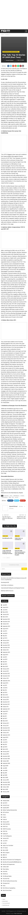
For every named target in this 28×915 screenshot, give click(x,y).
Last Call (4, 843)
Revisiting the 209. (5, 582)
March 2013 (5, 666)
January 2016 (6, 614)
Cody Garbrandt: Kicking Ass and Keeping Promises (12, 588)
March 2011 (5, 720)
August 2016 (5, 607)
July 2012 (5, 685)
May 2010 (5, 744)
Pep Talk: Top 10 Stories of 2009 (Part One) (7, 518)
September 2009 (6, 763)
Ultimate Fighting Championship (14, 51)
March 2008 (5, 789)
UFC (13, 497)
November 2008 (6, 784)
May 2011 (5, 716)
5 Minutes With (6, 800)
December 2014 (6, 619)
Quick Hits (5, 871)
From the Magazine (7, 836)
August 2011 (5, 711)
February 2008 (6, 791)
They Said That (6, 878)
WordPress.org (5, 905)
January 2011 (6, 725)
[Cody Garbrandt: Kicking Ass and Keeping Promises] (7, 545)
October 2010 (6, 732)
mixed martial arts (5, 497)
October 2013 (6, 649)
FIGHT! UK (5, 831)
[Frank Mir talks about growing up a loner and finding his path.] (20, 545)
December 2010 (6, 727)
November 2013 (6, 647)
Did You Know (6, 812)
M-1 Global (5, 847)
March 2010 (5, 749)
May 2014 (5, 635)
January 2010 (6, 753)
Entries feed (5, 901)
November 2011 (6, 704)
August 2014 (5, 628)
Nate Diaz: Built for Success (7, 590)
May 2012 (5, 690)
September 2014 (6, 626)
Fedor (11, 495)
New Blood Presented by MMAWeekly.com (12, 862)
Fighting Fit (5, 833)
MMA (10, 497)
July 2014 (5, 631)
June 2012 (5, 687)
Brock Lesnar (6, 495)
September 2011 (6, 709)
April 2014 (5, 638)
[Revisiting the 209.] (7, 533)
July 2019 (5, 605)
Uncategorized (6, 883)
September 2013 (6, 652)
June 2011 (5, 713)
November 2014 (6, 621)
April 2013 (5, 664)
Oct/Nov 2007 (6, 866)
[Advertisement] (14, 15)
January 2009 (6, 779)
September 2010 (6, 735)
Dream (4, 814)
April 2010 (5, 746)
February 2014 (6, 640)
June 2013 (5, 659)
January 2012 (6, 699)
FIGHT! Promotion (7, 828)
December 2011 (6, 701)
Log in (3, 899)
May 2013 (5, 661)
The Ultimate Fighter (7, 876)
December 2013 (6, 645)
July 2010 (5, 739)
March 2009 (5, 777)
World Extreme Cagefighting (9, 888)
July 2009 (5, 768)
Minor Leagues (6, 852)
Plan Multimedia (18, 913)
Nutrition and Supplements (9, 864)
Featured (5, 548)
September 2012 (6, 680)
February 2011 (6, 723)
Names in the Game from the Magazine (12, 859)
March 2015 (5, 616)
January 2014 (6, 642)
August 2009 (5, 765)
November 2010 (6, 730)
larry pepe (22, 495)
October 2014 (6, 623)
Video (4, 885)
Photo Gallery (6, 869)
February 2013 (6, 668)
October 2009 (6, 761)
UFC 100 (16, 497)
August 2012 (5, 683)
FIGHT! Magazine (16, 495)
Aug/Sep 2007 (6, 807)
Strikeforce (6, 51)
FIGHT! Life (5, 826)
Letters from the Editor (8, 845)
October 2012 (6, 678)
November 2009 (6, 758)
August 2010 (5, 737)
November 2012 (6, 675)
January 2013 (6, 671)
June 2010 (5, 742)
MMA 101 (5, 855)
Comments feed (6, 903)
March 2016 (5, 612)
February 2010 (6, 751)
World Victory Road (7, 890)
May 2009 (5, 772)
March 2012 (5, 694)
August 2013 (5, 654)
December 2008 (6, 782)
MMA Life (17, 548)
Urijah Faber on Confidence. (7, 585)
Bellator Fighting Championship (10, 810)
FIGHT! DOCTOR (6, 824)
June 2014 (5, 633)
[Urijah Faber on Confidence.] (20, 533)
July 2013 (5, 657)
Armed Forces (6, 805)
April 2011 (5, 718)
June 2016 (5, 609)
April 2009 (5, 775)
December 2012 (6, 673)
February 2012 (6, 697)
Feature (4, 817)
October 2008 (6, 787)
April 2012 (5, 692)
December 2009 (6, 756)
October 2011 (6, 706)
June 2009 (5, 770)
